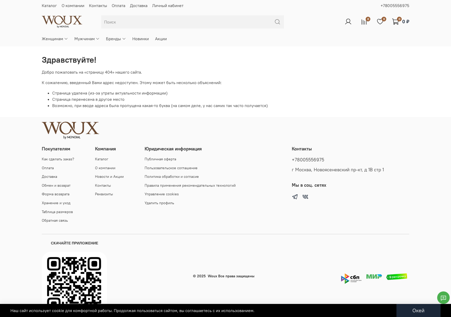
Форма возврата (55, 194)
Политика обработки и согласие (172, 176)
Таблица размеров (57, 211)
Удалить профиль (159, 203)
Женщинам (52, 38)
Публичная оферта (160, 159)
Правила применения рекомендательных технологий (190, 185)
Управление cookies (162, 194)
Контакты (98, 5)
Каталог (49, 5)
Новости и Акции (109, 176)
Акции (161, 38)
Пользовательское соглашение (171, 168)
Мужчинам (84, 38)
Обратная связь (55, 220)
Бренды (113, 38)
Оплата (118, 5)
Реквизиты (104, 194)
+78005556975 (395, 5)
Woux (212, 276)
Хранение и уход (56, 203)
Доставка (138, 5)
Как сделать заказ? (58, 159)
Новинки (140, 38)
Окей (418, 310)
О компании (73, 5)
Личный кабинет (167, 5)
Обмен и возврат (56, 185)
